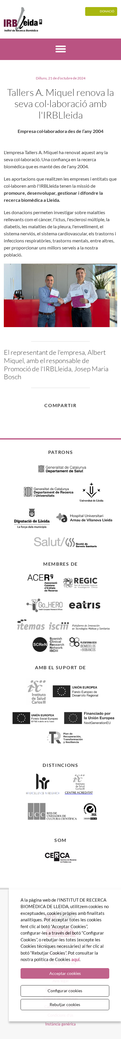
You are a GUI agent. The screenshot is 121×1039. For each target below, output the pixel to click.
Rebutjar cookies (65, 1004)
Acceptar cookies (65, 973)
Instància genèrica (60, 1024)
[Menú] (61, 50)
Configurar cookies (65, 990)
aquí (75, 959)
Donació (107, 11)
